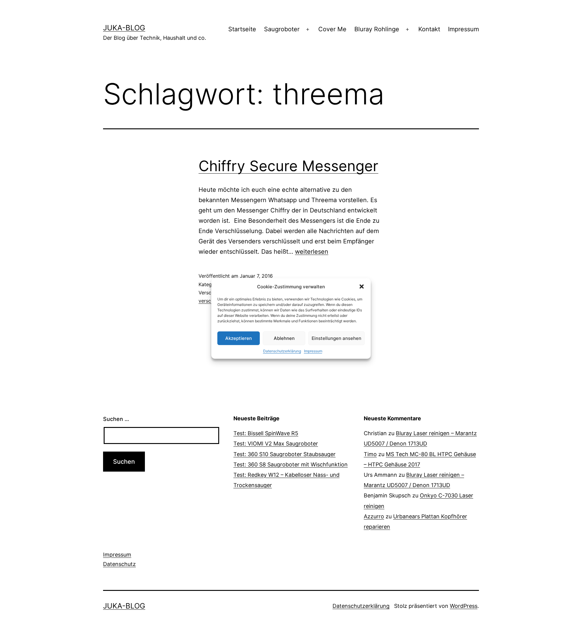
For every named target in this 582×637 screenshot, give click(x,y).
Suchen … (116, 419)
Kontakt (429, 29)
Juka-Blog (124, 27)
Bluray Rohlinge (376, 29)
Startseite (242, 29)
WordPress (463, 606)
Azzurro (374, 516)
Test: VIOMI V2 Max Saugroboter (275, 443)
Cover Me (332, 29)
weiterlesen (311, 251)
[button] (362, 286)
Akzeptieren (238, 338)
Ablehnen (284, 338)
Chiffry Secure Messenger (288, 166)
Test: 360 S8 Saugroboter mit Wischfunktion (290, 464)
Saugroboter (281, 29)
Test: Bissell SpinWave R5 (265, 433)
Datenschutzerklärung (282, 351)
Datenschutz (119, 564)
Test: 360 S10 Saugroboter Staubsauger (284, 454)
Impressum (313, 351)
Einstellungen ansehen (336, 338)
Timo (370, 454)
